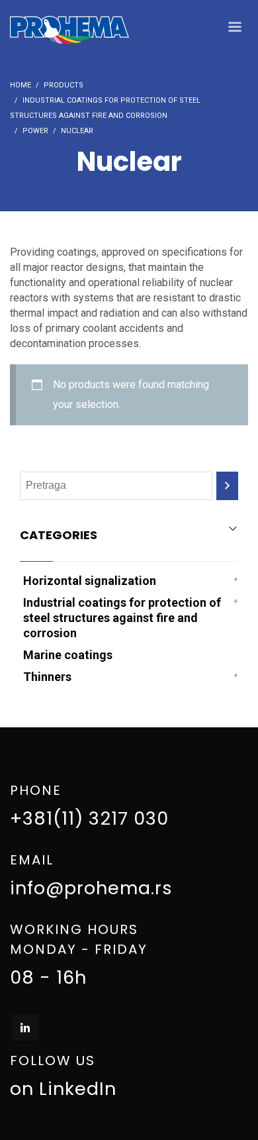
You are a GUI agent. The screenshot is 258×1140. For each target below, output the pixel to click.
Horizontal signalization (89, 581)
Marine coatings (67, 655)
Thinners (47, 677)
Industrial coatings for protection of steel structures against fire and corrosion (122, 618)
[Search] (227, 486)
